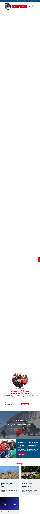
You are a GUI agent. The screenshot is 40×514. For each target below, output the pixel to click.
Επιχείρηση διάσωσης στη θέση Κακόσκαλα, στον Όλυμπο (8, 485)
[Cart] (33, 6)
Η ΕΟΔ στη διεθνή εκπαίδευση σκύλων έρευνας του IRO (28, 485)
